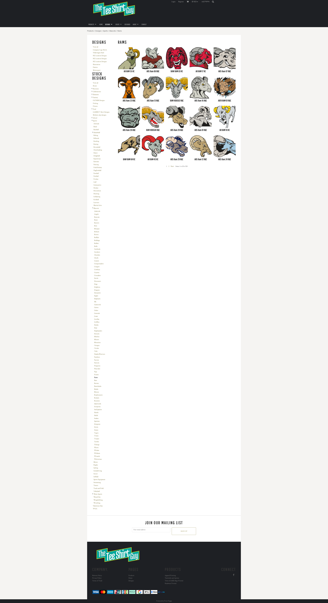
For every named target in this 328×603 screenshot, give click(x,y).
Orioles (96, 348)
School (95, 118)
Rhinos (96, 392)
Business (96, 89)
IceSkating (97, 197)
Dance (96, 153)
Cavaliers (97, 252)
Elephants (97, 299)
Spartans (97, 421)
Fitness (95, 106)
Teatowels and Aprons (172, 578)
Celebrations (97, 92)
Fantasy (95, 97)
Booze (95, 86)
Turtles (96, 442)
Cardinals (97, 249)
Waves (96, 448)
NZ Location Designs (100, 56)
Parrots (96, 360)
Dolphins (97, 287)
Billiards (96, 138)
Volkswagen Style (98, 53)
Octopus (97, 345)
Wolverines (98, 459)
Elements (96, 95)
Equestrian (97, 159)
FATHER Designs (99, 100)
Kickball (96, 200)
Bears (96, 220)
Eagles (96, 296)
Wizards (97, 456)
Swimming (97, 482)
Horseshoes (97, 191)
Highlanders (98, 331)
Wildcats (97, 453)
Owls (96, 351)
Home (130, 578)
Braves (96, 234)
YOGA (95, 509)
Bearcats (97, 217)
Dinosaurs (97, 281)
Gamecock (97, 305)
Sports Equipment (99, 480)
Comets (96, 261)
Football (96, 176)
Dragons (97, 290)
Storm (96, 427)
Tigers (96, 433)
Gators (96, 307)
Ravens (96, 383)
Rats (95, 380)
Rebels (96, 389)
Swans (96, 430)
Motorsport (96, 70)
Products (90, 31)
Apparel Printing (170, 575)
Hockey (96, 188)
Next (172, 166)
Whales (96, 450)
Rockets (96, 398)
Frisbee (96, 179)
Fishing (95, 103)
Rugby (96, 465)
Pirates (96, 375)
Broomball (97, 147)
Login (173, 2)
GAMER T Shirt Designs (101, 112)
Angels (96, 214)
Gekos (96, 310)
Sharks (96, 412)
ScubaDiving (98, 471)
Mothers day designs (99, 115)
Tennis (96, 485)
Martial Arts (98, 205)
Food (94, 109)
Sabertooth (97, 404)
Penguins (97, 366)
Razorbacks (97, 386)
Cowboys (97, 270)
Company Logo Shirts (100, 50)
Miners (96, 340)
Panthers (97, 357)
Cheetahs (97, 255)
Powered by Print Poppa (164, 601)
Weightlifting (98, 500)
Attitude (96, 124)
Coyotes (96, 272)
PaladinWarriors (99, 354)
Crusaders (97, 275)
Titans (96, 436)
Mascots (112, 31)
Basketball (97, 133)
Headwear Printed (170, 583)
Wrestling (97, 503)
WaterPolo (97, 497)
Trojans (96, 439)
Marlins (96, 337)
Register (181, 2)
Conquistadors (99, 264)
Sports (105, 31)
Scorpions (97, 407)
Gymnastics (97, 185)
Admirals (97, 211)
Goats (96, 316)
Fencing (96, 165)
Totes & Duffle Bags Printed (174, 581)
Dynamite (97, 293)
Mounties (97, 342)
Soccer (96, 474)
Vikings (96, 445)
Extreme (96, 162)
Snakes (96, 418)
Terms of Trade (97, 581)
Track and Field (99, 488)
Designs (98, 31)
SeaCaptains (98, 410)
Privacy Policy (96, 578)
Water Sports (98, 494)
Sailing (96, 468)
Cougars (97, 267)
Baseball (96, 130)
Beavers (96, 223)
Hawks (96, 325)
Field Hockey (98, 167)
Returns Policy (97, 575)
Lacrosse (96, 203)
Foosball (96, 173)
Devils (96, 278)
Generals (97, 313)
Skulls (96, 415)
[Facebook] (233, 575)
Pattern (95, 67)
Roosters (97, 401)
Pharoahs (97, 369)
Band (95, 127)
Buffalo (96, 237)
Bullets (96, 243)
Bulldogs (97, 240)
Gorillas (96, 319)
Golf (95, 182)
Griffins (96, 322)
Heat (95, 328)
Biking (96, 135)
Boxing (96, 144)
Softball (96, 477)
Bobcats (96, 232)
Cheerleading (98, 150)
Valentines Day (98, 506)
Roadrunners (98, 395)
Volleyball (97, 491)
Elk (95, 302)
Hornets (96, 334)
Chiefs (96, 258)
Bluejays (97, 229)
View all (95, 47)
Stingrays (97, 424)
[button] (195, 2)
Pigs (95, 372)
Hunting (96, 194)
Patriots (96, 363)
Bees (95, 226)
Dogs (96, 284)
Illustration (96, 64)
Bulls (96, 246)
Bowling (96, 141)
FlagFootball (97, 170)
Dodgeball (97, 156)
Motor (96, 462)
